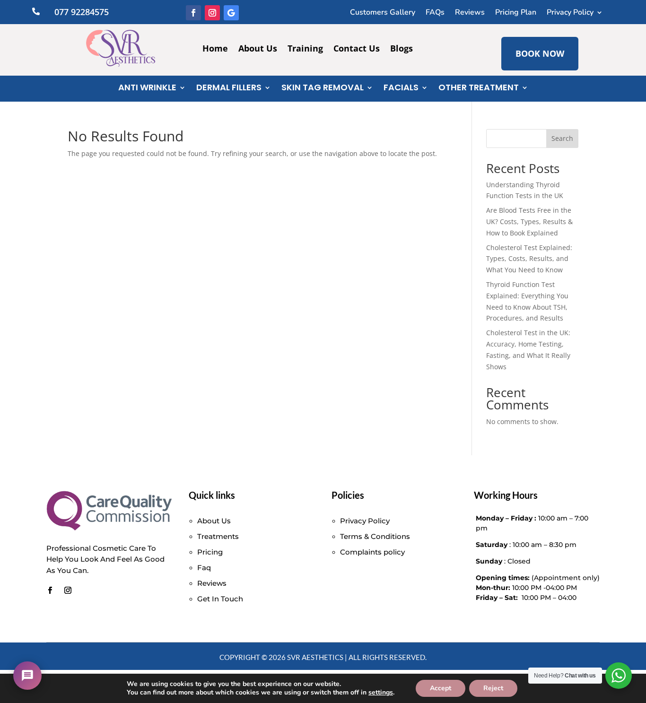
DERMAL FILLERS (229, 88)
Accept (440, 688)
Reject (493, 688)
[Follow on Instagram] (212, 12)
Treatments (218, 536)
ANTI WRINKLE (147, 88)
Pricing (210, 551)
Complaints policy (372, 551)
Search (562, 138)
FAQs (435, 13)
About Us (257, 49)
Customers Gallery (382, 13)
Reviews (470, 13)
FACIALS (401, 88)
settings (380, 692)
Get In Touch (220, 598)
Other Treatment (478, 88)
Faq (204, 567)
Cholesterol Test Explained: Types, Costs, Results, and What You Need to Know (529, 259)
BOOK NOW (539, 53)
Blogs (401, 49)
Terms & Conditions (375, 536)
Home (215, 49)
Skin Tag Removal (322, 88)
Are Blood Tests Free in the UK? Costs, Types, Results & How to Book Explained (529, 221)
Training (305, 49)
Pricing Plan (515, 13)
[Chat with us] (27, 675)
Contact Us (356, 49)
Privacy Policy (570, 13)
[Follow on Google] (231, 12)
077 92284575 (81, 11)
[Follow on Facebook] (193, 12)
